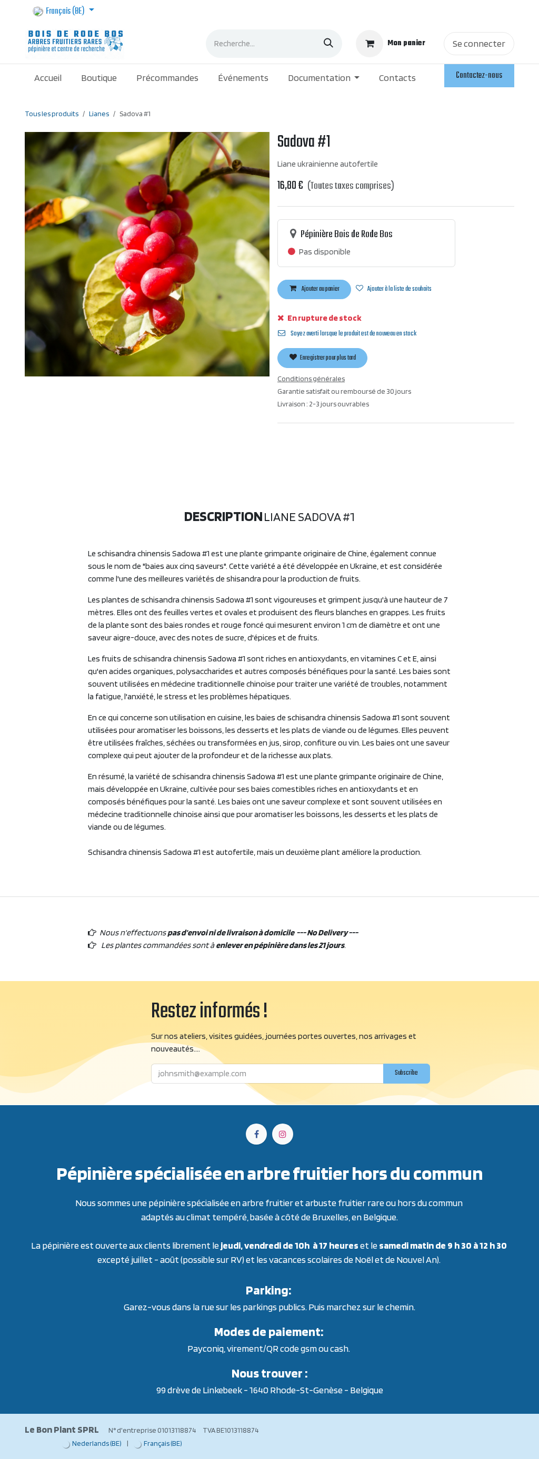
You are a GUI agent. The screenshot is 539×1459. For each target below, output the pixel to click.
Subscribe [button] (349, 809)
